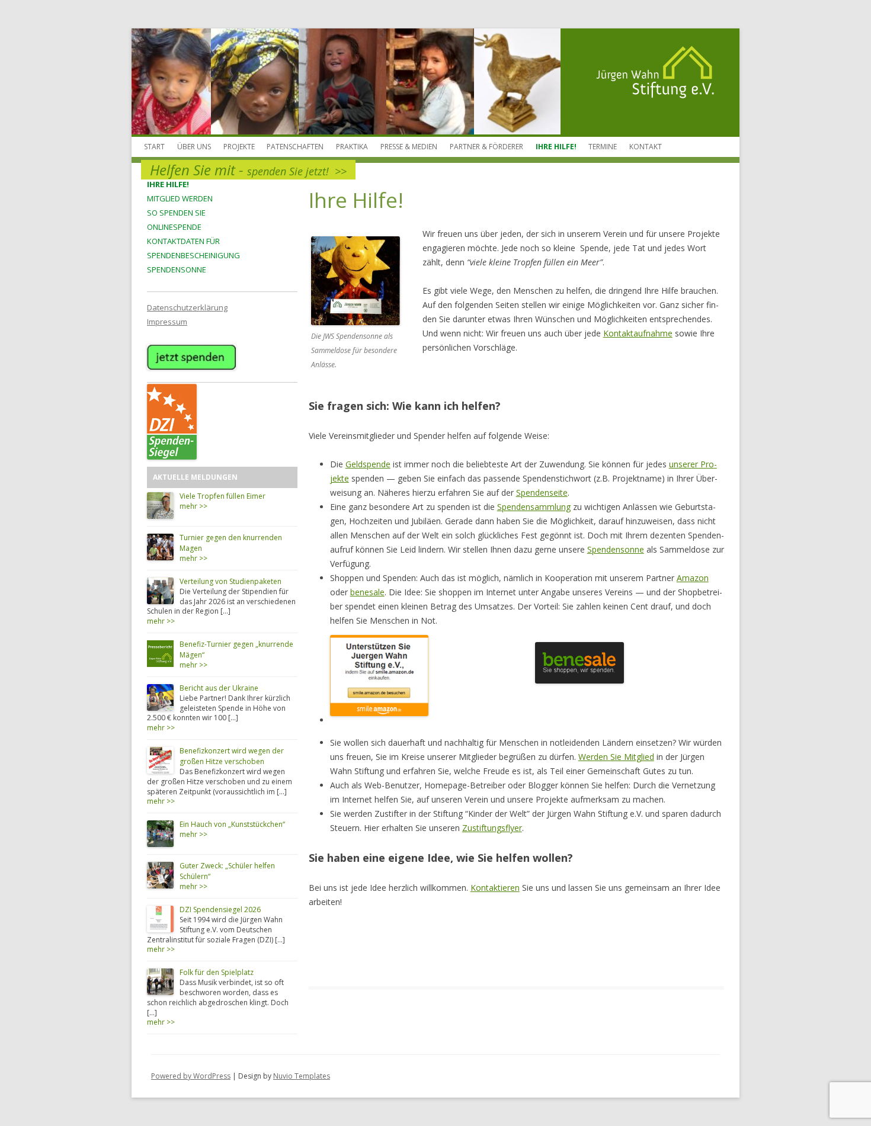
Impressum (167, 321)
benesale (367, 592)
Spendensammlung (534, 506)
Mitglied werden (180, 198)
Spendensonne (176, 269)
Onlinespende (174, 227)
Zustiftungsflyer (492, 827)
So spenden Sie (176, 212)
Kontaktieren (495, 887)
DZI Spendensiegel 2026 (220, 909)
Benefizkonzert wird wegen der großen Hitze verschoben (232, 756)
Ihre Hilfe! (556, 147)
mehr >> (193, 506)
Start (154, 147)
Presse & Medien (408, 147)
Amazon (693, 577)
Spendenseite (542, 492)
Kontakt (645, 147)
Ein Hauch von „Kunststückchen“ (232, 824)
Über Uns (194, 147)
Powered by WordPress (190, 1076)
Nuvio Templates (301, 1076)
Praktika (352, 147)
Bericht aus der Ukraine (219, 688)
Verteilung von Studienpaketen (230, 581)
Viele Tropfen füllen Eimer (222, 496)
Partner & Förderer (486, 147)
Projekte (239, 147)
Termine (602, 147)
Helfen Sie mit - (248, 169)
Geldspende (367, 464)
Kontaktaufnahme (638, 333)
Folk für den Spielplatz (217, 972)
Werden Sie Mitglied (616, 756)
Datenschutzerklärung (187, 307)
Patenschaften (295, 147)
